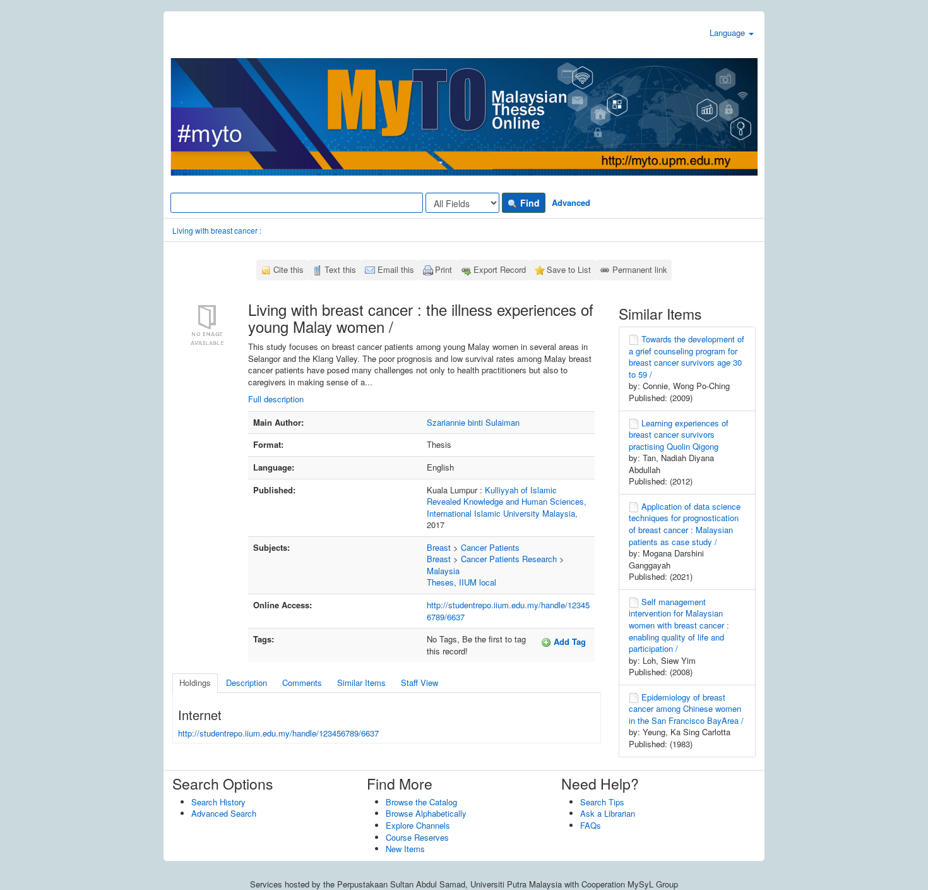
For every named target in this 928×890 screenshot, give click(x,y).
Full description (276, 399)
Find (529, 202)
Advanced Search (223, 813)
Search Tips (602, 802)
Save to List (569, 269)
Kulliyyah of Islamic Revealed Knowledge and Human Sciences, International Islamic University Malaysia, (506, 501)
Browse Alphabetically (426, 813)
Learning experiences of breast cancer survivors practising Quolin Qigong (679, 434)
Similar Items (361, 683)
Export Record (499, 269)
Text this (340, 269)
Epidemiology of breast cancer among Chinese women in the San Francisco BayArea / (686, 708)
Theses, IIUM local (461, 582)
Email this (396, 269)
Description (246, 683)
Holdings (195, 683)
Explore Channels (418, 825)
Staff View (419, 683)
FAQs (590, 825)
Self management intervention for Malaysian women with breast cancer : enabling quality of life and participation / (679, 625)
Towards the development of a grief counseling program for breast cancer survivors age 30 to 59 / (686, 356)
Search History (218, 802)
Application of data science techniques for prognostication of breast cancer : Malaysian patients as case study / (685, 524)
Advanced (571, 202)
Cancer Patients (490, 547)
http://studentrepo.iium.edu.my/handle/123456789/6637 (508, 611)
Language (728, 33)
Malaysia (443, 571)
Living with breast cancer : (216, 230)
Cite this (288, 269)
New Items (405, 849)
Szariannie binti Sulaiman (473, 422)
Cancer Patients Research (509, 559)
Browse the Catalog (421, 802)
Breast (439, 547)
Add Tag (568, 641)
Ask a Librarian (607, 813)
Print (443, 269)
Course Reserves (417, 837)
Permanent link (639, 269)
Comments (302, 683)
